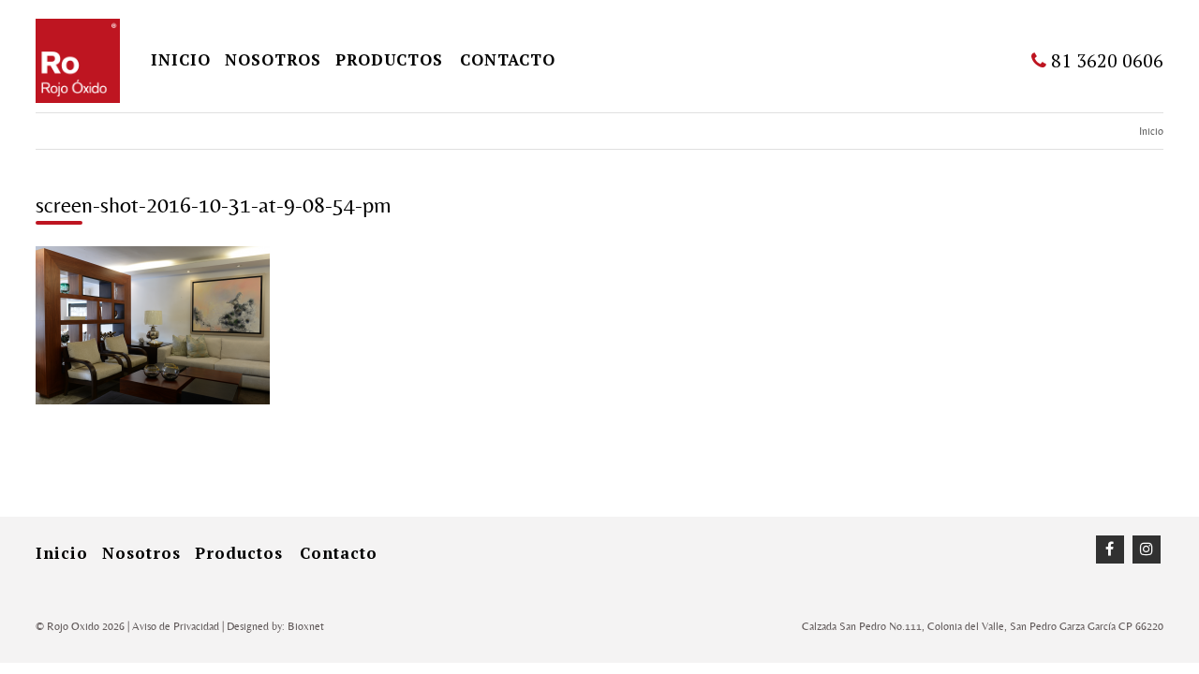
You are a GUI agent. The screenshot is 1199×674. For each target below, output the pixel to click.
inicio (181, 59)
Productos (389, 59)
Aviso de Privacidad (175, 626)
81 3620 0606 (1104, 60)
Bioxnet (306, 626)
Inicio (1151, 131)
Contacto (507, 59)
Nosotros (273, 59)
